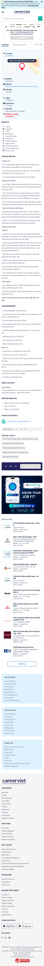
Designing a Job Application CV (19, 421)
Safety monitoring (8, 906)
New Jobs (5, 792)
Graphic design (7, 903)
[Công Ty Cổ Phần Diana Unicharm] (7, 554)
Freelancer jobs (9, 755)
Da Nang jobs (8, 728)
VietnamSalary (7, 798)
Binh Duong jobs (9, 719)
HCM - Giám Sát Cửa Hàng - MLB (25, 537)
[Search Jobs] (40, 18)
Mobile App (5, 809)
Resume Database (8, 831)
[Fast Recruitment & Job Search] (22, 12)
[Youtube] (9, 937)
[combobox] (20, 18)
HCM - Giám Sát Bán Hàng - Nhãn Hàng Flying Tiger (20, 439)
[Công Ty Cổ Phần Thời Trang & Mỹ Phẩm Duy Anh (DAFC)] (7, 635)
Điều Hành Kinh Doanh (10, 457)
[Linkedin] (5, 937)
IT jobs (6, 758)
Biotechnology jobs (10, 695)
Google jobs (8, 752)
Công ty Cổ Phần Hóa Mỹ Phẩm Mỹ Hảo (25, 608)
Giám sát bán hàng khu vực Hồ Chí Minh (25, 605)
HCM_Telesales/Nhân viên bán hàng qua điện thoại (26, 619)
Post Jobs (5, 828)
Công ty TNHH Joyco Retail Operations (26, 594)
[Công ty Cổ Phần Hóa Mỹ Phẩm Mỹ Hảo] (7, 607)
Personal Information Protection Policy (15, 863)
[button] (41, 1)
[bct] (22, 960)
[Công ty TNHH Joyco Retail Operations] (7, 594)
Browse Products (8, 836)
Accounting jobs (9, 681)
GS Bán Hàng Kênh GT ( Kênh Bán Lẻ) (15, 452)
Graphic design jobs (11, 766)
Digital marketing (8, 900)
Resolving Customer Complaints (13, 866)
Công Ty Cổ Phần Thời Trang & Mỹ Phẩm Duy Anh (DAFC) (26, 637)
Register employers (8, 839)
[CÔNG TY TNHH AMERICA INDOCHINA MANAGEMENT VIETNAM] (7, 651)
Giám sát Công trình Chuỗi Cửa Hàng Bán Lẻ (26, 591)
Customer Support (8, 869)
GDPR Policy (6, 855)
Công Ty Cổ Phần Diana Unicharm (24, 555)
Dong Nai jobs (9, 722)
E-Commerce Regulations (10, 858)
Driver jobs (8, 761)
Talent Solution (7, 834)
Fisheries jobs (9, 698)
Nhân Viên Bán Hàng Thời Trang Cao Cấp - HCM (26, 632)
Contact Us (5, 885)
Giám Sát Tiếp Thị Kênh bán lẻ (13, 443)
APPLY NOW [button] (22, 38)
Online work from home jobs (13, 747)
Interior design (7, 897)
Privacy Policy (6, 852)
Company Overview (19, 45)
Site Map (5, 812)
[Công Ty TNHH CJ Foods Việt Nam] (7, 568)
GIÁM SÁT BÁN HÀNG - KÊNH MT (25, 564)
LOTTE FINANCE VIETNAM (21, 622)
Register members (8, 818)
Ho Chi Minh (9, 56)
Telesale (4, 909)
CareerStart (6, 815)
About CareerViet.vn (9, 849)
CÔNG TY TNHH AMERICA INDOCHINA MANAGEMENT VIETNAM (25, 651)
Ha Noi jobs (8, 717)
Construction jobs (10, 684)
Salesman (5, 912)
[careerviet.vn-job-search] (9, 926)
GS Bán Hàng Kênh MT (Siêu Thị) (14, 448)
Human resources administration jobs (17, 763)
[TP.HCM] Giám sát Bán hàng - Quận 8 (26, 524)
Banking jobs (8, 689)
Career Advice (6, 804)
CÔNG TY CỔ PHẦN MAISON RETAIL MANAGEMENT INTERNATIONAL (22, 33)
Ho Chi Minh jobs (10, 714)
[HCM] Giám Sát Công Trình (23, 647)
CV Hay (4, 795)
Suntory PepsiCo (18, 527)
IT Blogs (4, 807)
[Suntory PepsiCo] (7, 527)
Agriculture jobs (9, 692)
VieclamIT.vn (6, 882)
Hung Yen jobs (9, 733)
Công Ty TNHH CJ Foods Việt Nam (24, 567)
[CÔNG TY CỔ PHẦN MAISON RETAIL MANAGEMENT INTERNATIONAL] (7, 540)
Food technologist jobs (12, 700)
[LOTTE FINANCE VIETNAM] (7, 621)
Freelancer (5, 895)
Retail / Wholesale (11, 86)
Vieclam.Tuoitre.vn (8, 879)
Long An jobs (8, 725)
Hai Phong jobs (9, 730)
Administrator (6, 915)
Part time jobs (9, 749)
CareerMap (5, 801)
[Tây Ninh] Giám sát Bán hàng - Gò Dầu (26, 577)
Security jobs (8, 687)
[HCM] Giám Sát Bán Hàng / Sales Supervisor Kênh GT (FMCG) (25, 552)
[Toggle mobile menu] (3, 12)
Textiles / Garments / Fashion (28, 86)
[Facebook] (2, 937)
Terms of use (6, 861)
